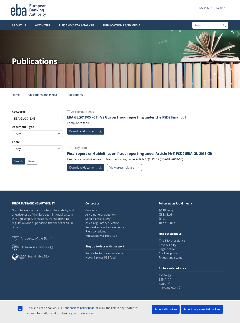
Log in (219, 7)
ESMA (162, 279)
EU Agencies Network (35, 247)
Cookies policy (168, 253)
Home (16, 95)
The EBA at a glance (172, 241)
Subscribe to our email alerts (104, 253)
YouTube (169, 223)
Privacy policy (167, 245)
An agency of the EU (34, 238)
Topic (16, 142)
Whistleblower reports (100, 236)
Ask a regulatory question (102, 223)
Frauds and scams (170, 257)
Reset (32, 161)
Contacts (91, 210)
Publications (75, 95)
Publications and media (121, 25)
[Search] (224, 25)
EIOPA (163, 275)
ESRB (162, 284)
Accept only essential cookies (201, 309)
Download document (82, 131)
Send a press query (98, 219)
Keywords (18, 112)
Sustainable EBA (38, 256)
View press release (121, 167)
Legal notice (167, 249)
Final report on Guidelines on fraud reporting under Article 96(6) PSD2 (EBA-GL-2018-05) (139, 153)
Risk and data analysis (76, 25)
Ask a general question (100, 214)
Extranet (204, 7)
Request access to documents (104, 227)
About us (19, 25)
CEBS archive (167, 288)
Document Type (23, 127)
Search (18, 161)
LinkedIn (168, 214)
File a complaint (95, 231)
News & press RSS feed (100, 257)
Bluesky (168, 210)
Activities (42, 25)
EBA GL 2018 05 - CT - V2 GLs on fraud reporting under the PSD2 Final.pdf (126, 117)
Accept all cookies (165, 309)
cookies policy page (82, 307)
